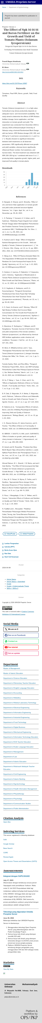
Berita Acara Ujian (10, 550)
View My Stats (8, 969)
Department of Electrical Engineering (16, 707)
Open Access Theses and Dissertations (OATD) (20, 861)
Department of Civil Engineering (14, 774)
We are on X (13, 629)
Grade (9, 584)
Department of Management (13, 752)
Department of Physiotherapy (13, 794)
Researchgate (8, 857)
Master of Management (11, 668)
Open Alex (7, 822)
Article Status (11, 579)
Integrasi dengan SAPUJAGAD (16, 876)
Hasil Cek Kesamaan (11, 557)
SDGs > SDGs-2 (12, 588)
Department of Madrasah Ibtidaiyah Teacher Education (19, 768)
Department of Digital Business (14, 727)
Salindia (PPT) (9, 547)
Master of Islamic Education (13, 673)
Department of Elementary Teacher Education (19, 683)
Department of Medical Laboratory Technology (19, 703)
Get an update (14, 653)
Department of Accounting (12, 693)
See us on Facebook (17, 635)
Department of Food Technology (14, 722)
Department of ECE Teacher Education (17, 742)
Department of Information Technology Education (20, 737)
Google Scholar (8, 844)
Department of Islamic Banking (14, 779)
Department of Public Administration (16, 808)
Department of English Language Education (18, 688)
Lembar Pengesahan (11, 543)
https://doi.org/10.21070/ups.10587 (14, 83)
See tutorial (13, 647)
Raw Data (7, 553)
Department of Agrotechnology (14, 784)
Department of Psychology (12, 799)
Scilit (5, 839)
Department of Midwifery (12, 698)
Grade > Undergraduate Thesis (18, 586)
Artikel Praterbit (27, 534)
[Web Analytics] (6, 966)
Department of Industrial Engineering (16, 717)
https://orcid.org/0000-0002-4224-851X (12, 72)
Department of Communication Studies (17, 803)
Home (4, 7)
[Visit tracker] (4, 973)
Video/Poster (10, 534)
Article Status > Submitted (16, 581)
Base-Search (8, 848)
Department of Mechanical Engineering (17, 732)
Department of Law (10, 757)
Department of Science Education (15, 678)
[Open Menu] (2, 2)
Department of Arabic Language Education (18, 747)
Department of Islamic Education (14, 761)
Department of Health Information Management (20, 789)
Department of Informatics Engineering (17, 712)
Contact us (12, 641)
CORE (5, 852)
